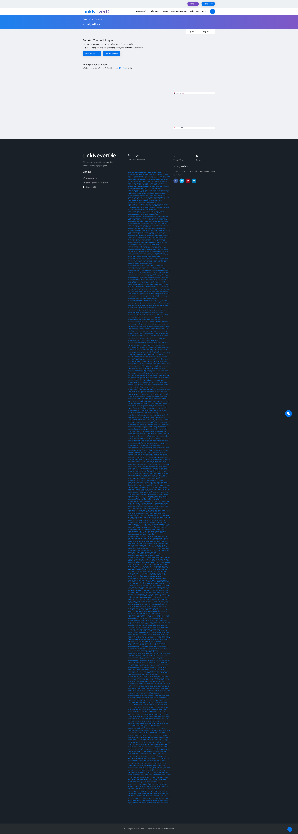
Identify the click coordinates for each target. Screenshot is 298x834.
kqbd (158, 234)
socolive (166, 179)
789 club (135, 419)
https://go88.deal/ (146, 228)
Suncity (165, 606)
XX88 (142, 190)
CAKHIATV (153, 471)
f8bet (147, 265)
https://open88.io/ (137, 569)
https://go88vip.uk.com (134, 615)
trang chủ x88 (159, 435)
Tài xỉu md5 (145, 566)
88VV (133, 394)
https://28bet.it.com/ (141, 561)
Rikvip (137, 209)
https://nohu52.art (160, 417)
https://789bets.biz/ (133, 333)
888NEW (130, 356)
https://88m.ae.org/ (144, 449)
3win (152, 596)
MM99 (142, 491)
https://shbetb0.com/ (134, 270)
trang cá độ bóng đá (153, 683)
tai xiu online (163, 361)
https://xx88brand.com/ (151, 214)
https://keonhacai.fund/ (158, 181)
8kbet (133, 206)
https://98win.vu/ (133, 487)
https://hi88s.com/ (133, 225)
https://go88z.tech (138, 704)
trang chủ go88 (154, 443)
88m (152, 582)
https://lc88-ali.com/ (155, 421)
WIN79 (157, 639)
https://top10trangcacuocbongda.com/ (138, 267)
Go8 (166, 597)
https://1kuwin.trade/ (157, 468)
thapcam (130, 438)
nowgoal (160, 195)
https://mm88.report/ (134, 410)
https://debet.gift (133, 685)
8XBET (163, 380)
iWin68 (130, 433)
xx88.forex (145, 520)
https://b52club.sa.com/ (134, 216)
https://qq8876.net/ (142, 353)
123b (132, 346)
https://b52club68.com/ (147, 323)
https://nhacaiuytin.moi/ (148, 302)
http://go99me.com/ (138, 484)
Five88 (142, 638)
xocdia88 (130, 384)
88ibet (163, 708)
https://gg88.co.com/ (152, 230)
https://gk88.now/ (133, 671)
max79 (130, 505)
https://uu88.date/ (144, 485)
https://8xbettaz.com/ (160, 389)
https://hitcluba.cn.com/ (149, 380)
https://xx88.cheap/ (154, 645)
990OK (130, 645)
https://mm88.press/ (134, 214)
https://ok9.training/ (133, 534)
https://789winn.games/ (159, 578)
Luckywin (143, 361)
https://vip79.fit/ (144, 195)
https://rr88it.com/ (157, 241)
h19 (167, 225)
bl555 (168, 363)
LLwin (168, 407)
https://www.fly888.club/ (157, 251)
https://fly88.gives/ (133, 281)
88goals (159, 207)
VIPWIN (142, 496)
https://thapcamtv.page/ (135, 648)
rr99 (140, 664)
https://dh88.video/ (164, 367)
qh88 (144, 368)
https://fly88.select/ (159, 272)
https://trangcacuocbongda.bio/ (159, 311)
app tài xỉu (134, 305)
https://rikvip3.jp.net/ (146, 428)
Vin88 (133, 421)
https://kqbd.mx (145, 706)
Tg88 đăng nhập (151, 391)
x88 (129, 288)
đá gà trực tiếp (158, 454)
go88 (162, 179)
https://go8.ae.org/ (145, 498)
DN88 (149, 384)
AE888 (158, 708)
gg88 (137, 498)
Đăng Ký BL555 (151, 590)
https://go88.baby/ (157, 312)
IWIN (155, 178)
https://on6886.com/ (138, 692)
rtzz (162, 571)
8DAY (149, 636)
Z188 (134, 312)
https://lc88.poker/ (145, 629)
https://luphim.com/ (150, 242)
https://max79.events (155, 641)
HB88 (129, 587)
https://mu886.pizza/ (147, 463)
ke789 (148, 346)
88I (164, 325)
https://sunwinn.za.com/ (146, 253)
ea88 (148, 627)
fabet (150, 305)
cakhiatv (155, 192)
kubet (150, 174)
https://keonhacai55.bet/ (140, 179)
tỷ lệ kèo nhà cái (152, 304)
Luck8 (166, 372)
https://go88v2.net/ (148, 470)
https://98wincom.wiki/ (142, 669)
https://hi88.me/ (159, 276)
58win (136, 291)
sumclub (135, 351)
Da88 (151, 638)
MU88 (139, 272)
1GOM (132, 209)
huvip (159, 513)
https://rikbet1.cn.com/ (134, 325)
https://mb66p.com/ (137, 183)
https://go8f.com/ (140, 678)
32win (163, 501)
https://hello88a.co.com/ (135, 393)
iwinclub (144, 218)
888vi (158, 592)
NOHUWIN (144, 636)
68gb (159, 342)
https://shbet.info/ (152, 307)
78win (147, 176)
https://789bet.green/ (150, 673)
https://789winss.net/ (134, 620)
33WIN (146, 351)
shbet (161, 351)
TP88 (157, 559)
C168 (129, 260)
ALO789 (158, 265)
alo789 (150, 459)
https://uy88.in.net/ (133, 407)
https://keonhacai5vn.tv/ (142, 697)
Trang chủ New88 (147, 625)
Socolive (150, 506)
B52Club (154, 298)
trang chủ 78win (146, 657)
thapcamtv (154, 188)
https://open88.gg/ (136, 590)
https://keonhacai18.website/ (152, 277)
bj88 (163, 274)
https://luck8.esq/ (133, 501)
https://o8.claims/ (155, 555)
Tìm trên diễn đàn (92, 53)
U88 (162, 482)
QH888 (130, 484)
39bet (139, 466)
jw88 (154, 627)
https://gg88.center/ (151, 286)
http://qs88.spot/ (152, 543)
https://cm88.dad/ (133, 213)
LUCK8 (134, 711)
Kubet (154, 401)
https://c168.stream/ (148, 534)
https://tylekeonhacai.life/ (136, 232)
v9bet (149, 181)
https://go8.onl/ (143, 450)
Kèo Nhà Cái (157, 410)
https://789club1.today (139, 396)
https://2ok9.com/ (148, 260)
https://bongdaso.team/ (150, 300)
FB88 (137, 702)
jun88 (156, 281)
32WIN (143, 541)
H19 (145, 471)
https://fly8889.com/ (163, 286)
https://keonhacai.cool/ (144, 274)
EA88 (165, 410)
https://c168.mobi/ (152, 611)
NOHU (153, 478)
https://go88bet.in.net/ (139, 433)
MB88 (149, 676)
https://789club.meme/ (139, 526)
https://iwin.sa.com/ (144, 213)
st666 (129, 489)
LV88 (142, 527)
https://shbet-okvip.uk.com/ (135, 482)
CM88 (157, 244)
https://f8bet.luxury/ (145, 643)
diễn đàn (122, 68)
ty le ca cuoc (132, 207)
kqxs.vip (134, 405)
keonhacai (161, 370)
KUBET (159, 615)
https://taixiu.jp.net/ (133, 297)
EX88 (159, 501)
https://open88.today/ (147, 223)
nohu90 (149, 298)
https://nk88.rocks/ (154, 671)
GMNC (149, 256)
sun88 (129, 636)
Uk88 (159, 638)
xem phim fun (147, 244)
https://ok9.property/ (134, 276)
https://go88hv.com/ (144, 382)
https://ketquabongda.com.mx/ (136, 358)
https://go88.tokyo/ (156, 213)
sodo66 (165, 422)
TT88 (142, 499)
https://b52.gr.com (156, 632)
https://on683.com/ (164, 695)
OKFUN (167, 557)
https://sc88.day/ (133, 319)
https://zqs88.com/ (133, 555)
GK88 (161, 533)
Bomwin (130, 237)
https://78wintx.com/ (134, 290)
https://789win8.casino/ (155, 353)
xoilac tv (141, 174)
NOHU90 (141, 351)
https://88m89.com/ (147, 615)
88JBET (131, 559)
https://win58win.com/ (146, 597)
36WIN (155, 473)
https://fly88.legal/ (138, 354)
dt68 (150, 227)
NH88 (140, 603)
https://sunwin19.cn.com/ (149, 216)
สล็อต (142, 242)
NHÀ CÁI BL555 (159, 547)
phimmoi (167, 562)
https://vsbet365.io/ (133, 492)
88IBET (165, 358)
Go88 (155, 195)
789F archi (161, 599)
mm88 (154, 664)
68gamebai (136, 401)
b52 (146, 188)
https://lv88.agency (152, 709)
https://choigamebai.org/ (135, 197)
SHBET (166, 204)
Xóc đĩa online (144, 207)
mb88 (151, 344)
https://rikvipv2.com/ (133, 428)
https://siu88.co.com (152, 496)
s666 (142, 456)
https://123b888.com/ (146, 363)
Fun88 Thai (146, 477)
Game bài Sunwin (147, 664)
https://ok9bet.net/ (133, 695)
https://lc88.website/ (146, 447)
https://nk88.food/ (151, 540)
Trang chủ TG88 (136, 617)
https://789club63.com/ (160, 426)
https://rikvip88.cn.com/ (153, 522)
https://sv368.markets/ (149, 508)
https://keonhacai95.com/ (140, 237)
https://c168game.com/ (155, 718)
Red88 (137, 638)
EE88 (141, 277)
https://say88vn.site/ (155, 438)
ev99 (140, 368)
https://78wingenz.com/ (156, 332)
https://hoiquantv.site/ (147, 279)
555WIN (158, 590)
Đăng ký (193, 4)
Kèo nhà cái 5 (152, 207)
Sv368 (159, 223)
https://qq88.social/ (152, 606)
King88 (155, 568)
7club (158, 634)
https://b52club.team (162, 291)
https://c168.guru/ (158, 704)
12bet (158, 662)
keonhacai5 (144, 650)
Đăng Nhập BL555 (140, 594)
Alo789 (140, 181)
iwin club (163, 277)
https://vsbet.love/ (133, 683)
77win (142, 309)
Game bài (130, 272)
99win (139, 708)
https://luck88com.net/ (161, 589)
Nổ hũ (144, 255)
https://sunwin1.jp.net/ (152, 429)
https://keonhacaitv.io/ (135, 408)
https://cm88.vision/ (155, 248)
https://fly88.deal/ (144, 311)
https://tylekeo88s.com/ (161, 457)
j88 (142, 414)
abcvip (141, 576)
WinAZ (151, 541)
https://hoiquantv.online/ (161, 279)
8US (163, 718)
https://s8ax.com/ (162, 610)
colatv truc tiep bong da (144, 186)
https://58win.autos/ (157, 384)
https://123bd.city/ (149, 690)
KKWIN (139, 541)
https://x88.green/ (154, 351)
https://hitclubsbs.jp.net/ (159, 228)
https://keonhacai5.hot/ (159, 428)
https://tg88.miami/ (139, 559)
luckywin (163, 408)
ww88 (158, 363)
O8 (156, 354)
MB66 (146, 185)
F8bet (153, 291)
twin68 (164, 398)
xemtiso (141, 519)
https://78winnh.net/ (164, 183)
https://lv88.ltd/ (154, 367)
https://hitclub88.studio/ (142, 421)
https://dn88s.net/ (133, 450)
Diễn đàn (194, 11)
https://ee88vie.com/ (138, 176)
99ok (162, 377)
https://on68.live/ (140, 505)
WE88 (165, 396)
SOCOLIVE (160, 471)
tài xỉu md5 (149, 655)
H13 (150, 520)
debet (133, 697)
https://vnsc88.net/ (149, 337)
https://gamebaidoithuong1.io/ (136, 429)
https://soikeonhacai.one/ (135, 380)
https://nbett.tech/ (141, 624)
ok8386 (144, 408)
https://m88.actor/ (137, 417)
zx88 (150, 592)
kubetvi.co (151, 394)
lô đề (129, 305)
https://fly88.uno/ (161, 225)
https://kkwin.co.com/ (146, 415)
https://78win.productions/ (135, 536)
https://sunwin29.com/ (134, 440)
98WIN (162, 505)
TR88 (165, 517)
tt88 (148, 344)
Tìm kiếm (98, 19)
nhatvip (151, 442)
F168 (162, 262)
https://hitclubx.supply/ (146, 347)
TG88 (153, 499)
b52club (130, 241)
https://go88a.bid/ (164, 424)
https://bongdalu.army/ (134, 302)
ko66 (129, 475)
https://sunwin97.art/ (145, 204)
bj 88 (145, 403)
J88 (129, 377)
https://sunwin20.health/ (148, 529)
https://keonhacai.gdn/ (163, 216)
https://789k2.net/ (133, 520)
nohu (129, 375)
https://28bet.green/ (134, 506)
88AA (130, 491)
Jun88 (146, 221)
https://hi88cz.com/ (133, 673)
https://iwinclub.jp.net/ (134, 295)
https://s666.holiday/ (147, 454)
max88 (151, 209)
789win (153, 211)
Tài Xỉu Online (132, 701)
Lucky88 (152, 533)
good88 (139, 533)
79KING (159, 242)
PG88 (156, 232)
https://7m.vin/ (164, 393)
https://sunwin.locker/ (134, 190)
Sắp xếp (206, 32)
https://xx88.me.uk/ (160, 193)
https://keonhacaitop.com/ (146, 235)
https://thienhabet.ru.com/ (141, 251)
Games (165, 11)
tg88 (161, 337)
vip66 (167, 181)
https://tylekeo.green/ (146, 263)
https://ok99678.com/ (134, 309)
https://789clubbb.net (135, 639)
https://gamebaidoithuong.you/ (137, 265)
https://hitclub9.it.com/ (134, 398)
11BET (162, 673)
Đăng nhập (208, 4)
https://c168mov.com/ (134, 340)
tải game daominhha (160, 218)
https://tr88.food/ (133, 522)
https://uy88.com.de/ (159, 405)
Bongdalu (144, 304)
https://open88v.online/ (134, 367)
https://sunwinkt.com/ (149, 701)
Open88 (155, 400)
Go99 (168, 389)
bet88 (140, 200)
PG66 (158, 408)
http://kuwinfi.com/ (152, 515)
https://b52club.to (152, 342)
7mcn (138, 207)
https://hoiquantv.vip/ (134, 279)
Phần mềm (154, 11)
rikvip (148, 179)
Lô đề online (155, 288)
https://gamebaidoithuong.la (161, 347)
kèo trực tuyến (136, 365)
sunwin (130, 176)
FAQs (204, 11)
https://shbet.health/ (152, 377)
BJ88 (136, 538)
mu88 (163, 344)
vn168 (142, 387)
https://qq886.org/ (133, 680)
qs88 (152, 361)
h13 (129, 613)
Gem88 (147, 638)
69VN (144, 583)
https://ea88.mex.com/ (146, 407)
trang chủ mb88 (140, 435)
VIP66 (155, 183)
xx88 (149, 188)
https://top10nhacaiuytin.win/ (158, 197)
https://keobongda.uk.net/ (160, 566)
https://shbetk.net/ (151, 330)
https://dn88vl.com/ (154, 608)
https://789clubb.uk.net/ (161, 293)
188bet (143, 653)
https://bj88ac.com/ (133, 424)
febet (145, 576)
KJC (168, 197)
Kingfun (151, 410)
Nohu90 (154, 256)
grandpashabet (161, 447)
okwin (167, 548)
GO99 (129, 361)
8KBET (157, 394)
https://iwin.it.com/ (147, 426)
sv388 (154, 174)
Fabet (133, 638)
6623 (143, 641)
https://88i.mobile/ (133, 449)
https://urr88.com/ (151, 708)
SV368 (161, 480)
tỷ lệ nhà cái (144, 365)
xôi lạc (145, 181)
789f (154, 415)
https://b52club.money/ (146, 246)
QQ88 (153, 580)
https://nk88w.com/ (133, 515)
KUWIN (149, 478)
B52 (164, 230)
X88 (156, 512)
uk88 (147, 305)
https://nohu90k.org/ (145, 610)
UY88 (164, 400)
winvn (147, 422)
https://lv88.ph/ (150, 562)
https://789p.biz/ (163, 494)
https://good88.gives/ (134, 414)
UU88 (132, 360)
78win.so (143, 276)
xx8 (129, 538)
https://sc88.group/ (138, 227)
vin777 (154, 634)
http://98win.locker (152, 631)
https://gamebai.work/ (134, 262)
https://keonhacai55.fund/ (141, 356)
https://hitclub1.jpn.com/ (134, 426)
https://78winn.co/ (157, 618)
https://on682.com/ (145, 468)
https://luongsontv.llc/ (143, 379)
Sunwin (149, 288)
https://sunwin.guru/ (145, 312)
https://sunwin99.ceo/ (134, 228)
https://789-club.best (157, 433)
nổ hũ (153, 220)
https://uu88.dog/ (133, 531)
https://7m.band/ (162, 300)
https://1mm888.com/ (134, 646)
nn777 (149, 225)
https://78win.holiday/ (134, 557)
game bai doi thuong (133, 604)
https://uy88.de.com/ (141, 375)
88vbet (130, 541)
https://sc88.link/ (151, 408)
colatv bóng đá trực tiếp (162, 186)
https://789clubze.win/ (134, 242)
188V (137, 583)
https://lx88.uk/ (161, 587)
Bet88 (145, 225)
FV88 (152, 419)
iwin (164, 207)
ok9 (144, 197)
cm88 (158, 256)
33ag (167, 492)
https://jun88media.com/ (158, 524)
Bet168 (161, 232)
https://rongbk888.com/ (147, 199)
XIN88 (149, 512)
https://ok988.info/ (149, 281)
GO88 (146, 227)
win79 (150, 234)
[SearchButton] (212, 11)
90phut (160, 330)
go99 (163, 342)
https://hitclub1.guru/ (162, 440)
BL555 (140, 374)
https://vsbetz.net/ (155, 491)
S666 (154, 440)
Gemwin (136, 316)
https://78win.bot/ (158, 249)
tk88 (167, 272)
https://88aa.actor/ (133, 246)
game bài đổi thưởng (159, 239)
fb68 (129, 664)
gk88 (144, 360)
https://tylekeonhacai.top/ (146, 293)
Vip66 (129, 183)
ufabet (149, 172)
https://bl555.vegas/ (162, 648)
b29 (129, 291)
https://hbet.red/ (161, 407)
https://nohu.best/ (161, 498)
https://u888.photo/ (155, 335)
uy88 (130, 328)
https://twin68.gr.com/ (152, 480)
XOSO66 (141, 471)
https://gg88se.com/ (133, 447)
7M (141, 585)
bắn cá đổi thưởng (165, 683)
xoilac (159, 188)
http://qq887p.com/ (161, 580)
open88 (154, 221)
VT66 (164, 520)
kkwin (167, 515)
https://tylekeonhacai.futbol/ (136, 188)
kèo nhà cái (135, 200)
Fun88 (146, 174)
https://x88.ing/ (158, 358)
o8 (165, 274)
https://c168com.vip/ (145, 545)
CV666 (142, 622)
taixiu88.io (149, 370)
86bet (129, 715)
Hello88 (165, 470)
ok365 (152, 583)
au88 (166, 342)
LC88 (136, 360)
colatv (135, 186)
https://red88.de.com (147, 503)
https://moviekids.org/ (143, 349)
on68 (153, 436)
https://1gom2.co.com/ (148, 321)
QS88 (140, 307)
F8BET (146, 457)
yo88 (140, 288)
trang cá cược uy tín (163, 304)
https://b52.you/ (155, 314)
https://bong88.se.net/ (134, 304)
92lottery (135, 632)
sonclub (157, 613)
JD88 (160, 520)
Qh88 (158, 391)
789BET (152, 265)
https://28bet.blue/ (147, 249)
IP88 (165, 655)
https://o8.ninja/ (132, 274)
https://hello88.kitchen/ (134, 321)
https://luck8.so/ (132, 374)
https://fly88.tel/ (132, 244)
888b (129, 508)
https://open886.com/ (134, 223)
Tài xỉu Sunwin (163, 697)
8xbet (161, 396)
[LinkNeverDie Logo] (98, 11)
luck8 (141, 346)
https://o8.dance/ (144, 555)
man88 (141, 611)
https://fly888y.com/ (161, 431)
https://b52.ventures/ (134, 442)
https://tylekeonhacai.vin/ (135, 300)
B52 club (145, 209)
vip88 (166, 634)
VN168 (166, 382)
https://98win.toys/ (133, 496)
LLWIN (137, 260)
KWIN (158, 519)
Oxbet (155, 638)
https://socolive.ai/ (133, 485)
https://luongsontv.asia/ (160, 646)
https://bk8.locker (156, 604)
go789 (148, 632)
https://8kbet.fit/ (147, 575)
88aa (129, 582)
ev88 (136, 288)
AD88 (152, 456)
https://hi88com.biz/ (159, 414)
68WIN (130, 412)
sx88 (158, 627)
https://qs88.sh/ (132, 568)
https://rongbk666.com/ (161, 199)
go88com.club (140, 431)
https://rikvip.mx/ (132, 382)
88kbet (159, 548)
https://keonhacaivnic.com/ (135, 370)
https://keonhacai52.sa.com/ (136, 652)
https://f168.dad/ (145, 340)
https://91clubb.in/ (141, 391)
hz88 (151, 379)
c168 (142, 290)
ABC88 (130, 471)
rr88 (133, 286)
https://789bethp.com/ (134, 339)
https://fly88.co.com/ (152, 339)
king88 (134, 527)
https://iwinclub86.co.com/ (135, 298)
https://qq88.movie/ (133, 660)
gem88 (160, 230)
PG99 (165, 220)
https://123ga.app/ (137, 508)
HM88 (150, 400)
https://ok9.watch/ (133, 311)
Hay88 (163, 354)
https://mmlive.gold (164, 346)
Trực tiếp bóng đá (133, 181)
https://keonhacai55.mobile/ (155, 316)
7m (164, 195)
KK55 (129, 513)
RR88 (136, 192)
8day (148, 319)
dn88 (146, 398)
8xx (129, 199)
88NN (160, 496)
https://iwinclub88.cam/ (142, 513)
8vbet (158, 673)
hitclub (153, 179)
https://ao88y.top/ (159, 622)
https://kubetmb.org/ (134, 524)
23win (165, 232)
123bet (139, 443)
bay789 (167, 660)
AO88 (137, 312)
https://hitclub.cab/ (133, 314)
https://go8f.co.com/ (160, 596)
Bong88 (140, 244)
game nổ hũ (165, 335)
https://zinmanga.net (140, 172)
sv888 (141, 515)
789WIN (159, 575)
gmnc (129, 335)
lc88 (153, 505)
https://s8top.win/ (133, 580)
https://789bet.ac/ (153, 561)
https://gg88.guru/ (149, 333)
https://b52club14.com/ (139, 478)
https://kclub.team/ (157, 204)
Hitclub (161, 220)
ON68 (142, 410)
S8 (155, 361)
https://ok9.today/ (156, 603)
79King (133, 260)
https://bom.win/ (152, 255)
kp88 (168, 596)
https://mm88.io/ (135, 199)
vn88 (129, 394)
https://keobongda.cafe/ (135, 248)
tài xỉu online (149, 239)
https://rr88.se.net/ (141, 206)
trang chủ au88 (150, 435)
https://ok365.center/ (148, 193)
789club (161, 237)
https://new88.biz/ (149, 232)
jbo (169, 673)
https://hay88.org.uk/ (137, 475)
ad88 (132, 538)
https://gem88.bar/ (133, 195)
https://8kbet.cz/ (161, 573)
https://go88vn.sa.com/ (156, 267)
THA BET (147, 604)
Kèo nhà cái (156, 360)
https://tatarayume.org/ (153, 526)
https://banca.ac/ (163, 260)
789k (154, 365)
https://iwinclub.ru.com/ (134, 211)
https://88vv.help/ (133, 547)
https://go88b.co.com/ (146, 297)
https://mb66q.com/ (134, 185)
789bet (153, 328)
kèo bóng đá (150, 589)
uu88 (144, 248)
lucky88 (162, 443)
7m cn (167, 632)
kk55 (150, 505)
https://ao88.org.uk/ (133, 667)
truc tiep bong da (156, 172)
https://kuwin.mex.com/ (134, 562)
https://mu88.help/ (133, 253)
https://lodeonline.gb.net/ (135, 255)
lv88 (161, 499)
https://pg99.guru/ (156, 629)
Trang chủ (141, 11)
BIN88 (151, 195)
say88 (167, 414)
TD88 (166, 718)
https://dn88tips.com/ (134, 550)
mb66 (139, 284)
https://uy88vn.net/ (155, 660)
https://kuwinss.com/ (142, 548)
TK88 (166, 443)
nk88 (156, 403)
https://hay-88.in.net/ (142, 394)
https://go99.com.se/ (134, 499)
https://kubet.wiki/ (149, 695)
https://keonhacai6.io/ (135, 674)
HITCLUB (134, 353)
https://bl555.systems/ (138, 330)
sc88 (155, 260)
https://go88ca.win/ (133, 618)
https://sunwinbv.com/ (134, 659)
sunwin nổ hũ (164, 436)
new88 (130, 464)
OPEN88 (164, 223)
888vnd (163, 592)
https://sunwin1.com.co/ (151, 424)
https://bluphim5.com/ (163, 190)
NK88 (133, 344)
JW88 (156, 520)
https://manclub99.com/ (161, 235)
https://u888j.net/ (138, 337)
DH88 (138, 587)
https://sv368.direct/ (162, 174)
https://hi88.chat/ (133, 318)
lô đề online (149, 360)
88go (132, 664)
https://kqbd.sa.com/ (154, 650)
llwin (134, 505)
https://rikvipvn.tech (133, 643)
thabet (156, 284)
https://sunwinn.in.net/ (157, 382)
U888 (160, 339)
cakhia (148, 328)
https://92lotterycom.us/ (135, 332)
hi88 (164, 611)
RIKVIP (144, 211)
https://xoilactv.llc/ (133, 477)
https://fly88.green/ (133, 277)
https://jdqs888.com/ (142, 681)
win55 (140, 470)
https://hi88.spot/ (141, 589)
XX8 (149, 456)
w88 (133, 375)
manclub (144, 256)
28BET (133, 519)
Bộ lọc (191, 32)
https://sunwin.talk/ (145, 220)
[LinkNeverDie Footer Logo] (99, 155)
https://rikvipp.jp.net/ (160, 295)
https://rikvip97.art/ (133, 204)
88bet (164, 375)
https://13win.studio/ (152, 494)
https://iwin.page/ (144, 314)
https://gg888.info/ (133, 578)
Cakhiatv (147, 552)
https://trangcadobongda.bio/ (160, 270)
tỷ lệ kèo (166, 671)
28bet (134, 415)
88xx (129, 344)
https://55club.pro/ (138, 400)
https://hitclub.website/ (155, 200)
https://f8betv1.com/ (147, 601)
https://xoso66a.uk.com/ (138, 540)
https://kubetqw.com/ (134, 463)
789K (133, 571)
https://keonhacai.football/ (146, 178)
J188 (149, 403)
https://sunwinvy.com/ (160, 594)
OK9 (150, 262)
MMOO (146, 400)
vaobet (130, 227)
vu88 (135, 454)
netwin (147, 622)
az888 (147, 440)
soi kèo (168, 192)
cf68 (134, 468)
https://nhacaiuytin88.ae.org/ (150, 466)
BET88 (152, 461)
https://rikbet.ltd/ (133, 202)
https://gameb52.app (148, 393)
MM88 (150, 190)
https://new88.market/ (134, 249)
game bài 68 (142, 632)
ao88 (167, 284)
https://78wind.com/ (147, 272)
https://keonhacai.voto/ (134, 230)
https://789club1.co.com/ (160, 297)
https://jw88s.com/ (141, 512)
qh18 (152, 510)
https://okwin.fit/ (144, 660)
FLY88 (140, 225)
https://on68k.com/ (154, 692)
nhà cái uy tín (153, 176)
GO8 (165, 571)
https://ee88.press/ (133, 631)
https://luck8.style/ (141, 494)
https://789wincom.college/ (135, 676)
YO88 (152, 639)
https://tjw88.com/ (155, 688)
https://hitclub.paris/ (153, 666)
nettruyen (131, 172)
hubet (130, 387)
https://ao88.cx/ (160, 450)
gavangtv (149, 192)
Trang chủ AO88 (154, 620)
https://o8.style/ (139, 286)
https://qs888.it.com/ (157, 538)
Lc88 (147, 358)
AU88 (129, 435)
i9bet (149, 241)
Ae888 (151, 422)
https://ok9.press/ (144, 318)
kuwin (159, 354)
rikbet (163, 368)
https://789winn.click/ (145, 547)
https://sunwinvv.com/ (137, 403)
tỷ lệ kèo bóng (136, 636)
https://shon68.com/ (161, 652)
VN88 (155, 501)
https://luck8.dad (138, 384)
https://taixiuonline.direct (155, 464)
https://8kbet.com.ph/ (134, 480)
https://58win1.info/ (153, 484)
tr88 (159, 442)
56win (129, 657)
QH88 (134, 548)
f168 (165, 255)
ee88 (134, 387)
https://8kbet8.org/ (146, 270)
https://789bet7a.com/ (138, 422)
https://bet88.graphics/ (157, 258)
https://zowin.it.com (162, 401)
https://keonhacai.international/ (156, 326)
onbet (129, 457)
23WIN (130, 400)
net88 (134, 256)
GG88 (152, 218)
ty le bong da (132, 349)
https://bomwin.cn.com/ (161, 321)
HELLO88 (141, 685)
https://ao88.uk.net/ (133, 445)
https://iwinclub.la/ (133, 174)
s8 (136, 436)
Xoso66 (142, 185)
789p (130, 512)
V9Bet (162, 634)
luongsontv (131, 192)
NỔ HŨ (145, 290)
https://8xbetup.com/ (147, 646)
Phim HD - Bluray (179, 11)
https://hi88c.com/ (159, 678)
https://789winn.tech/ (147, 550)
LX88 (157, 499)
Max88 (155, 246)
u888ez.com (140, 412)
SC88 (150, 309)
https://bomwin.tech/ (151, 202)
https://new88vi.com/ (158, 681)
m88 (136, 470)
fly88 (148, 713)
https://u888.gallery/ (142, 405)
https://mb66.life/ (154, 185)
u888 (147, 335)
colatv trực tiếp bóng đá (139, 328)
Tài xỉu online (161, 512)
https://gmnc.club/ (146, 372)
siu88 (129, 286)
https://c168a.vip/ (137, 657)
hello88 (162, 506)
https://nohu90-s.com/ (134, 529)
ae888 (153, 244)
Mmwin (148, 433)
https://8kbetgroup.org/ (134, 575)
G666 (165, 485)
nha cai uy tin (166, 206)
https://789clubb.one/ (135, 218)
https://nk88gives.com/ (153, 624)
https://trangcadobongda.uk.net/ (137, 342)
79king (166, 262)
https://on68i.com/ (137, 461)
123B (160, 487)
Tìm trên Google (111, 53)
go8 (167, 344)
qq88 (129, 459)
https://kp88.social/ (147, 374)
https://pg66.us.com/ (133, 221)
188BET (144, 319)
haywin (146, 438)
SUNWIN (156, 349)
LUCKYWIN (144, 620)
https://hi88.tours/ (148, 473)
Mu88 (161, 639)
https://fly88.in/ (162, 477)
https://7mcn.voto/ (133, 307)
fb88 (139, 305)
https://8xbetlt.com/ (146, 325)
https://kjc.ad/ (142, 517)
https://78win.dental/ (151, 617)
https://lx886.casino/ (163, 543)
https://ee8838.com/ (133, 363)
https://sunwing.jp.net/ (152, 396)
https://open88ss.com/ (158, 643)
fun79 (160, 611)
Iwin (142, 234)
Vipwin (157, 419)
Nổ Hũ (153, 498)
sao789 (154, 519)
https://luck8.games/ (144, 501)
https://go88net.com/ (134, 323)
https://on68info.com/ (150, 482)
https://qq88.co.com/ (164, 690)
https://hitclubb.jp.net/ (147, 295)
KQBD (150, 576)
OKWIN (141, 666)
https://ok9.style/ (133, 510)
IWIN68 (167, 326)
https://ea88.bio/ (160, 328)
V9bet (154, 234)
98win (164, 353)
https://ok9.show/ (133, 389)
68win (155, 379)
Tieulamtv (130, 452)
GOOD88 (139, 613)
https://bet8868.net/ (151, 599)
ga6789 (138, 489)
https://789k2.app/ (133, 610)
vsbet (143, 305)
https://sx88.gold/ (134, 368)
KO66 (138, 711)
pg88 (150, 585)
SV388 (136, 603)
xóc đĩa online (162, 387)
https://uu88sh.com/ (160, 531)
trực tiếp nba (161, 192)
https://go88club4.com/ (134, 258)
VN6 (147, 559)
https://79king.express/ (135, 193)
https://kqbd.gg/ (143, 487)
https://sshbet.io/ (133, 269)
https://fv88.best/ (138, 596)
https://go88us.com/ (163, 699)
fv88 (147, 592)
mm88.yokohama (145, 524)
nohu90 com (152, 587)
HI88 (144, 606)
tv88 (160, 484)
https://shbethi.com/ (144, 269)
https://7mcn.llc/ (156, 274)
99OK (162, 597)
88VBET (143, 592)
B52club (143, 283)
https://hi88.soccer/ (134, 687)
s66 (137, 471)
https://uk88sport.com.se (161, 503)
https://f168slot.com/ (163, 221)
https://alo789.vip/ (133, 625)
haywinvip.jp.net (149, 431)
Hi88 (162, 659)
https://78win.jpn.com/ (134, 554)
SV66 (142, 711)
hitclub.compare (132, 443)
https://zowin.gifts (133, 699)
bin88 (148, 218)
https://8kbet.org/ (133, 235)
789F (163, 615)
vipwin (155, 442)
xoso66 (130, 179)
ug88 (151, 440)
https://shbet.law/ (156, 269)
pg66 (155, 506)
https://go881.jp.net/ (159, 253)
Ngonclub (160, 255)
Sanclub (148, 258)
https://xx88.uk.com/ (154, 445)
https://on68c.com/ (138, 464)
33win (144, 344)
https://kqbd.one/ (161, 302)
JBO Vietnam (131, 589)
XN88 (162, 527)
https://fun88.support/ (150, 662)
